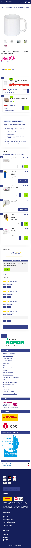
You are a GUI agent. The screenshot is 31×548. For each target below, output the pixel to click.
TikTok (5, 540)
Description (7, 121)
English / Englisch (6, 465)
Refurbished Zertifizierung (9, 379)
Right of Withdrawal (8, 375)
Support (5, 387)
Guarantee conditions (8, 384)
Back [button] (4, 336)
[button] (2, 78)
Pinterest (6, 537)
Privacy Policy (6, 389)
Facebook (6, 536)
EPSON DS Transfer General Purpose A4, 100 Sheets (14, 174)
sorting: (4, 274)
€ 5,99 (25, 214)
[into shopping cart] (26, 108)
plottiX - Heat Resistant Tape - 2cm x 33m (14, 217)
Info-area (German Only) (9, 353)
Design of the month (8, 356)
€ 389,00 (25, 157)
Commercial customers (8, 519)
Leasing (5, 370)
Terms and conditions (8, 391)
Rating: (3, 69)
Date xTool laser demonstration (11, 377)
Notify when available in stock (19, 85)
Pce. (23, 195)
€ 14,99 (25, 228)
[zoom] (15, 25)
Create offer (6, 363)
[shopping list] (23, 2)
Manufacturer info (17, 121)
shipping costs (9, 92)
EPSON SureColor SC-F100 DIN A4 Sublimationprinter (15, 187)
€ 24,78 (25, 171)
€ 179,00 (25, 200)
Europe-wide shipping (8, 358)
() (5, 286)
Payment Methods (7, 360)
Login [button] (7, 269)
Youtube (6, 539)
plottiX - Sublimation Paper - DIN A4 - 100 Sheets (13, 232)
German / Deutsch (6, 464)
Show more (16, 327)
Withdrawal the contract (11, 489)
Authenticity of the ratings (16, 260)
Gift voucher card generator (10, 382)
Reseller (5, 365)
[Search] (19, 2)
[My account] (21, 2)
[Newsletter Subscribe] (15, 404)
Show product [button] (23, 180)
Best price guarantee (8, 372)
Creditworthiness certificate (10, 394)
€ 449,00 (25, 185)
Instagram (6, 534)
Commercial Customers (9, 368)
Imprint (4, 524)
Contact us (5, 516)
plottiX (7, 61)
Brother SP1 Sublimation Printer (14, 159)
